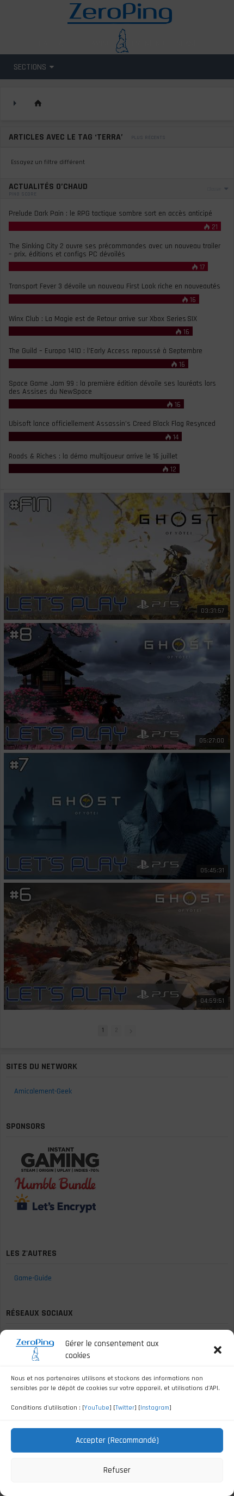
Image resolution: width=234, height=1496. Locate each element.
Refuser (117, 1470)
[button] (217, 1349)
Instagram (154, 1408)
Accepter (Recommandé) (117, 1440)
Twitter (124, 1408)
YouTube (96, 1408)
